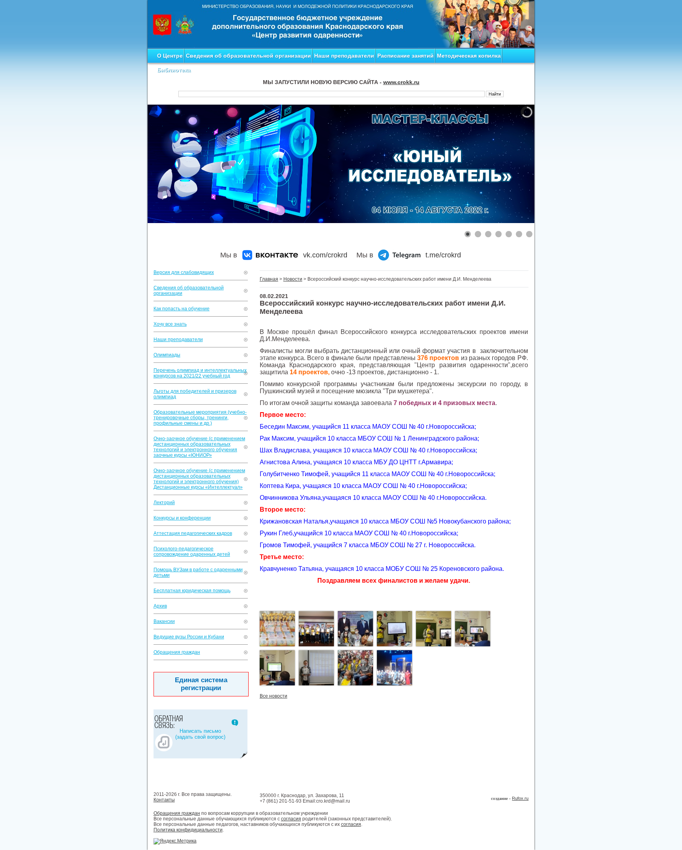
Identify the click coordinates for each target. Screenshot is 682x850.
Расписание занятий (405, 56)
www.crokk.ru (401, 82)
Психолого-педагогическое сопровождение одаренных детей (192, 551)
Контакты (164, 800)
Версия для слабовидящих (184, 272)
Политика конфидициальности (188, 830)
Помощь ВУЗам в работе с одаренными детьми (198, 572)
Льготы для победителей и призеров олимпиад (195, 394)
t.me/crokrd (443, 255)
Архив (160, 606)
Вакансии (164, 621)
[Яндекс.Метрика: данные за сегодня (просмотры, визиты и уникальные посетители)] (175, 841)
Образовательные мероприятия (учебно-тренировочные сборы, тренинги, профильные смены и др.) (200, 417)
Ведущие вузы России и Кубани (189, 637)
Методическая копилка (469, 56)
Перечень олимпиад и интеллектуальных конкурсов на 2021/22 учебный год (200, 373)
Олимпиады (167, 355)
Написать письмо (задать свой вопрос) (200, 734)
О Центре (170, 56)
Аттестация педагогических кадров (193, 533)
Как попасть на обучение (182, 308)
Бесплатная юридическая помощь (192, 590)
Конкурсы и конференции (182, 518)
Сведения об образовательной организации (248, 56)
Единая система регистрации (201, 684)
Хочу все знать (170, 324)
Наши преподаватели (344, 56)
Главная (269, 279)
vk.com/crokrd (325, 255)
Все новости (273, 696)
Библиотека (174, 70)
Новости (292, 279)
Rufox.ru (520, 798)
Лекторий (164, 502)
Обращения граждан (177, 652)
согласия (291, 819)
